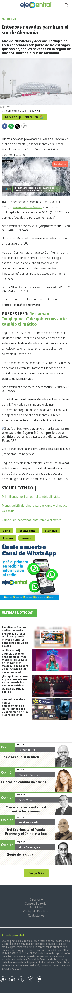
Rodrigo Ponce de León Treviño (28, 824)
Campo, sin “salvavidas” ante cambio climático (31, 520)
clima (6, 531)
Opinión (21, 744)
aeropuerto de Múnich (27, 207)
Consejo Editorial (36, 903)
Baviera (8, 538)
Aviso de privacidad (13, 935)
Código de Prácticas (36, 911)
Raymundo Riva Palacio (27, 751)
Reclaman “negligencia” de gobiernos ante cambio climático (34, 319)
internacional (27, 531)
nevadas (26, 538)
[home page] (36, 5)
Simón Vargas (26, 800)
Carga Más (36, 873)
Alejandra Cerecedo (29, 775)
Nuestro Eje (9, 18)
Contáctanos (36, 915)
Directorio (36, 899)
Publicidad (36, 907)
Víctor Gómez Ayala (29, 847)
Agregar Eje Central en (22, 117)
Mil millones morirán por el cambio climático (31, 497)
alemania (51, 531)
